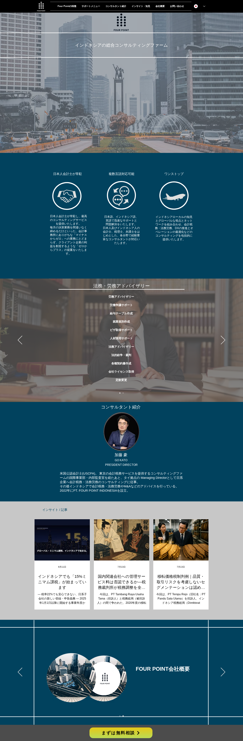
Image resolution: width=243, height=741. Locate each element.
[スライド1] (119, 715)
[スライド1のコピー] (119, 393)
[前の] (20, 340)
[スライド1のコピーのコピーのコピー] (123, 393)
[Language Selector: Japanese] (199, 6)
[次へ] (223, 340)
